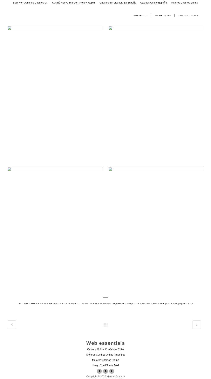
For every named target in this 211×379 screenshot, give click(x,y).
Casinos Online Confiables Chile (105, 349)
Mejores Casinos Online (184, 2)
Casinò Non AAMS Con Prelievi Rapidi (73, 2)
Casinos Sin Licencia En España (118, 2)
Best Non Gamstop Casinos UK (30, 2)
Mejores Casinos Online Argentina (105, 354)
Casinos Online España (153, 2)
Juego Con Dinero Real (105, 365)
